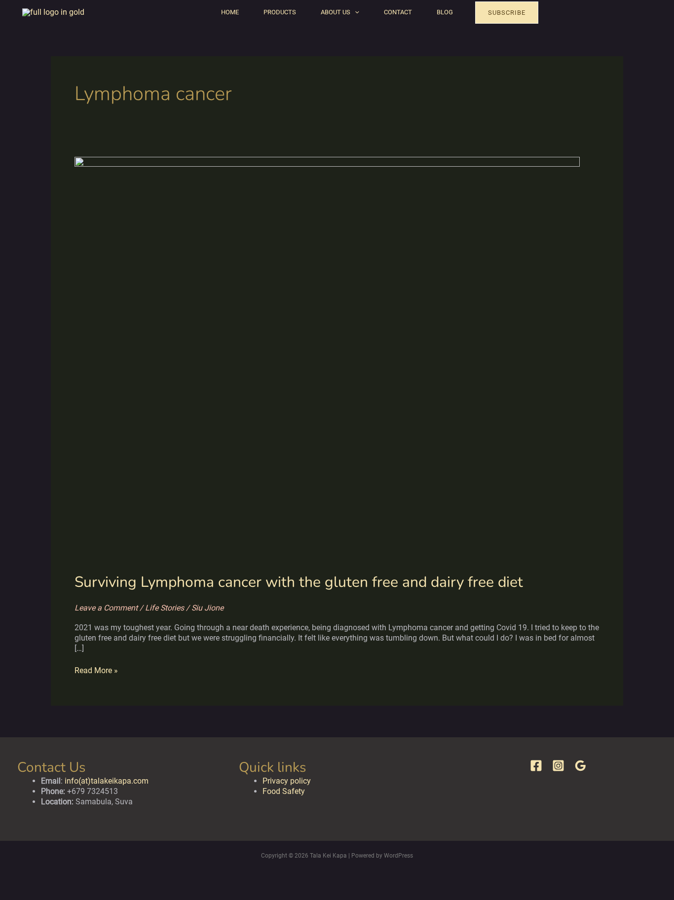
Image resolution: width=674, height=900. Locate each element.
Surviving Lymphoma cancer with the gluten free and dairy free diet (299, 582)
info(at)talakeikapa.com (107, 781)
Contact (398, 12)
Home (230, 12)
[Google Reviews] (580, 765)
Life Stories (164, 607)
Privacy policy (286, 781)
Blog (445, 12)
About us (335, 12)
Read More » (96, 670)
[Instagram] (558, 765)
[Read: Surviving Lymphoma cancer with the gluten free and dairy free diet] (327, 358)
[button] (354, 12)
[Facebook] (536, 765)
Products (279, 12)
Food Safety (283, 791)
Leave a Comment (106, 607)
